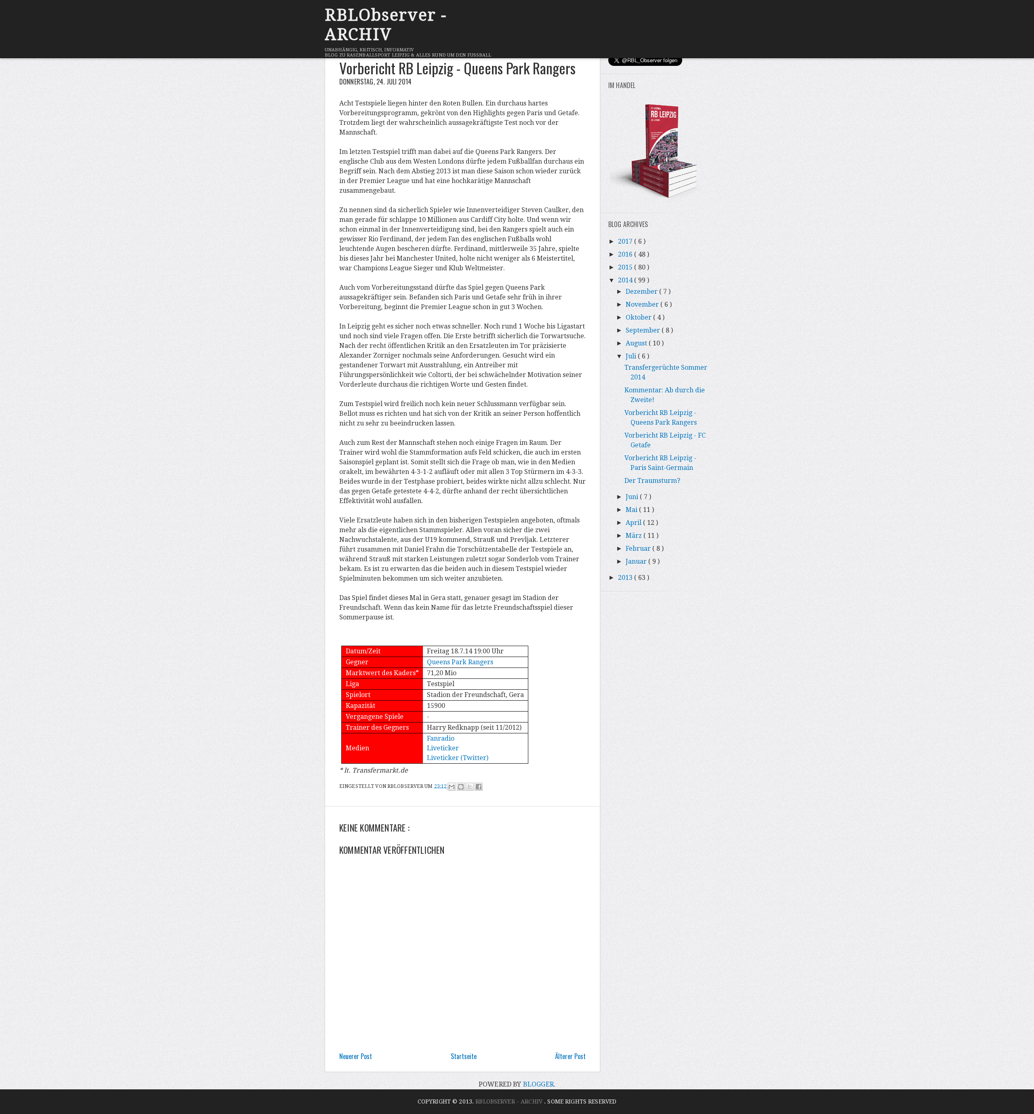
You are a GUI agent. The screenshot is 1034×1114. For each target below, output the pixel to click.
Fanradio (440, 738)
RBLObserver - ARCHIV (386, 25)
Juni (633, 497)
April (634, 522)
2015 (626, 267)
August (637, 343)
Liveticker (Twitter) (457, 758)
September (644, 330)
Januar (637, 561)
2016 (626, 254)
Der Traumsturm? (652, 480)
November (643, 304)
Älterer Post (570, 1056)
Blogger (538, 1084)
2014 (626, 280)
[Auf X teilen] (470, 787)
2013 (626, 577)
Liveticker (443, 748)
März (634, 535)
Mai (632, 510)
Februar (639, 548)
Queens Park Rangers (460, 662)
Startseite (464, 1056)
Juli (632, 356)
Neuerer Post (355, 1056)
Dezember (642, 291)
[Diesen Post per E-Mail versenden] (452, 787)
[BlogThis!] (461, 787)
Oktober (639, 317)
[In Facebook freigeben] (479, 787)
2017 (626, 241)
